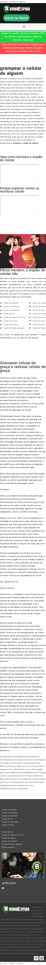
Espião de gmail (39, 303)
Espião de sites (39, 324)
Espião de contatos (11, 324)
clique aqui (27, 39)
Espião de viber (39, 321)
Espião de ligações (11, 303)
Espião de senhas (10, 321)
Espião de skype (39, 317)
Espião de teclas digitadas (14, 328)
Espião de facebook (11, 310)
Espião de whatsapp (12, 306)
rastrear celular (38, 779)
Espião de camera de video (14, 317)
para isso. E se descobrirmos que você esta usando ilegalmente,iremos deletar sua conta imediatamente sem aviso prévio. (22, 785)
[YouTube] (41, 958)
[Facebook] (36, 958)
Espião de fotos (39, 310)
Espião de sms (9, 313)
